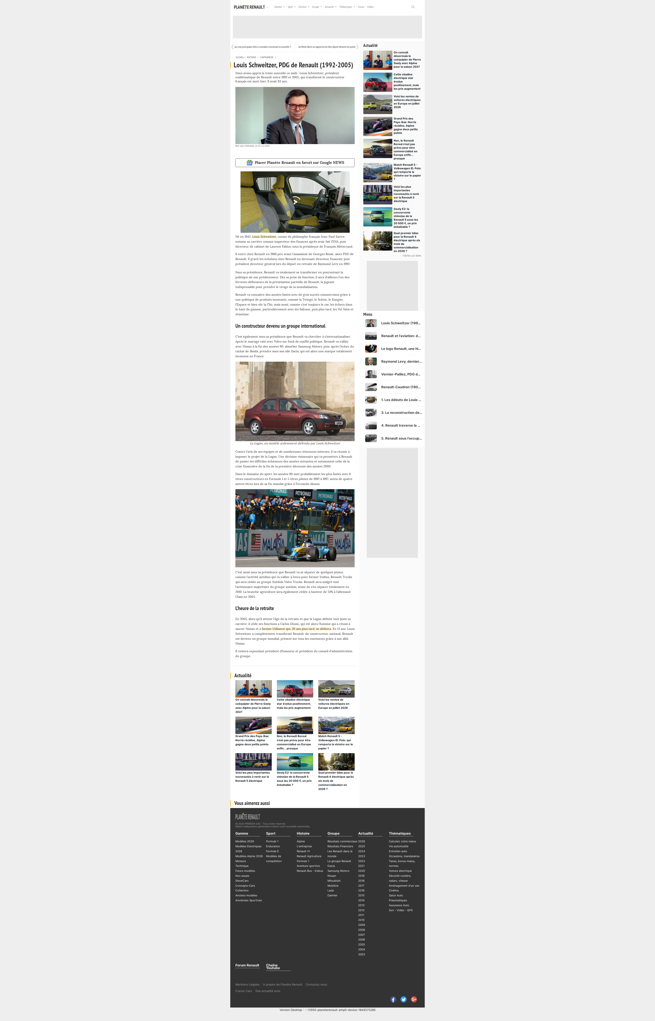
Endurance (273, 846)
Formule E (272, 851)
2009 (361, 925)
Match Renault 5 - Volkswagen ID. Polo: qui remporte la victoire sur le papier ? (407, 172)
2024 (361, 851)
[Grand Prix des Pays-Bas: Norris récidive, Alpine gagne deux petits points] (253, 725)
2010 (361, 920)
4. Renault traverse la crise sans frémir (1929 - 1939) (401, 425)
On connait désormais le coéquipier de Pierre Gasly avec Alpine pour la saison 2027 (407, 59)
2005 (361, 944)
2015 (361, 895)
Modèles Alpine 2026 (249, 856)
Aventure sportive (308, 866)
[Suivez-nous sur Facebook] (392, 999)
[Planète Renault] (250, 7)
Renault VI (303, 851)
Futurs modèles (245, 870)
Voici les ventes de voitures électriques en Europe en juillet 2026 (333, 703)
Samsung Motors (338, 870)
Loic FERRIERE (247, 146)
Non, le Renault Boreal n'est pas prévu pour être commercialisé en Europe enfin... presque (405, 149)
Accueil (240, 57)
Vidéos (370, 7)
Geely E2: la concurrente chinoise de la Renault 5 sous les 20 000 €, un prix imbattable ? (406, 217)
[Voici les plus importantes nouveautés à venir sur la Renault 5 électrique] (253, 761)
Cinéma (394, 890)
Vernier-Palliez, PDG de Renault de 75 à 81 (401, 374)
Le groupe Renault (339, 861)
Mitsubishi (334, 880)
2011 (361, 915)
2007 (361, 934)
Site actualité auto (267, 991)
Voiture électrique (400, 870)
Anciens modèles (246, 895)
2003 (361, 954)
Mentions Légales (247, 984)
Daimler (332, 895)
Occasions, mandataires (404, 856)
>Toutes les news (411, 256)
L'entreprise (266, 57)
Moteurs (240, 861)
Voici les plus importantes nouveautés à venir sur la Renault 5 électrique (252, 776)
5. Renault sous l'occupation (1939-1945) (401, 438)
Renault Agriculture (309, 856)
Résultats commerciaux (343, 841)
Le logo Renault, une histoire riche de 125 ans (401, 349)
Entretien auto (398, 851)
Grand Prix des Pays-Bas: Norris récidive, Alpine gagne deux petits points (252, 740)
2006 (361, 939)
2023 (361, 856)
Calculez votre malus (402, 841)
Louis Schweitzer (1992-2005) (401, 323)
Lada (331, 890)
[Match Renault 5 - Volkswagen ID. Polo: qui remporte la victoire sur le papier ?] (336, 725)
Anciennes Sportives (248, 900)
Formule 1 (272, 841)
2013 (361, 905)
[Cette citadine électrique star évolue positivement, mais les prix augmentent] (295, 688)
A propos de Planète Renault (282, 984)
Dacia (331, 866)
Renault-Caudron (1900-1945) (401, 387)
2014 (361, 900)
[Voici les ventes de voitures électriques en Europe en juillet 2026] (336, 688)
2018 (361, 880)
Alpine (301, 841)
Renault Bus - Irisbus (310, 870)
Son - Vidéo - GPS (401, 910)
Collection (242, 890)
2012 (361, 910)
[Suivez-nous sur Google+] (412, 999)
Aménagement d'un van (404, 885)
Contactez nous (316, 984)
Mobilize (333, 885)
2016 (361, 890)
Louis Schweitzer (264, 236)
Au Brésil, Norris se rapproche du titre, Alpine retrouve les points (327, 46)
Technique (242, 866)
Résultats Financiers (340, 846)
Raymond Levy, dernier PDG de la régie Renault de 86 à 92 (401, 361)
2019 (361, 875)
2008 (361, 929)
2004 (361, 949)
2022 (361, 861)
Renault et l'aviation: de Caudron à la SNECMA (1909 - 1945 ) (401, 336)
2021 (361, 866)
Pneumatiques (398, 900)
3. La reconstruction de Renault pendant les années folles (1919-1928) (401, 413)
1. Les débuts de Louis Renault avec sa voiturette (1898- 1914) (401, 400)
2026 (361, 841)
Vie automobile (398, 846)
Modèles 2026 (244, 841)
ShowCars (242, 880)
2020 (361, 870)
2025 (361, 846)
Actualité (370, 45)
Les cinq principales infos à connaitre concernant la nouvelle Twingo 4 (264, 46)
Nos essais (242, 875)
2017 (361, 885)
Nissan (332, 875)
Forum (361, 7)
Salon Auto (396, 895)
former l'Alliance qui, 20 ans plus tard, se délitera (296, 628)
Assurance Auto (399, 905)
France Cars (244, 991)
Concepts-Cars (245, 885)
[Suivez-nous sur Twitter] (402, 999)
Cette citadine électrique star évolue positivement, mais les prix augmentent (294, 703)
